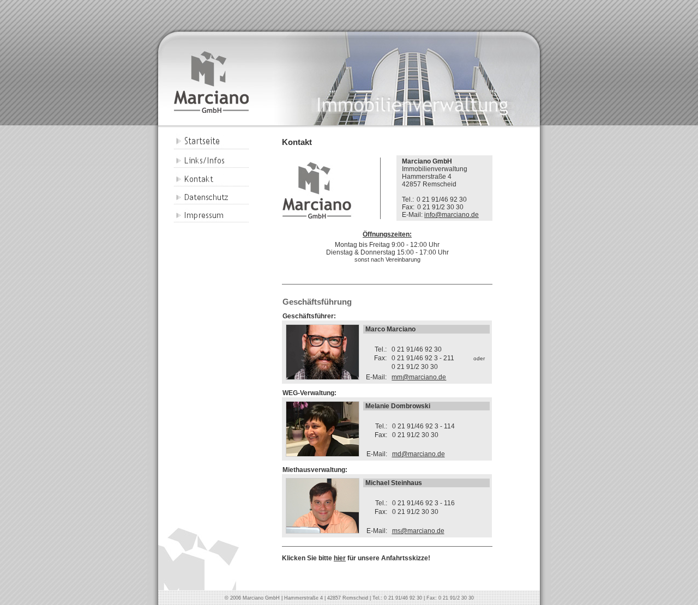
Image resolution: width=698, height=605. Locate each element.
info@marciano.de (451, 215)
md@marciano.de (418, 454)
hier (340, 558)
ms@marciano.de (418, 531)
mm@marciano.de (419, 377)
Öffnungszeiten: (387, 234)
